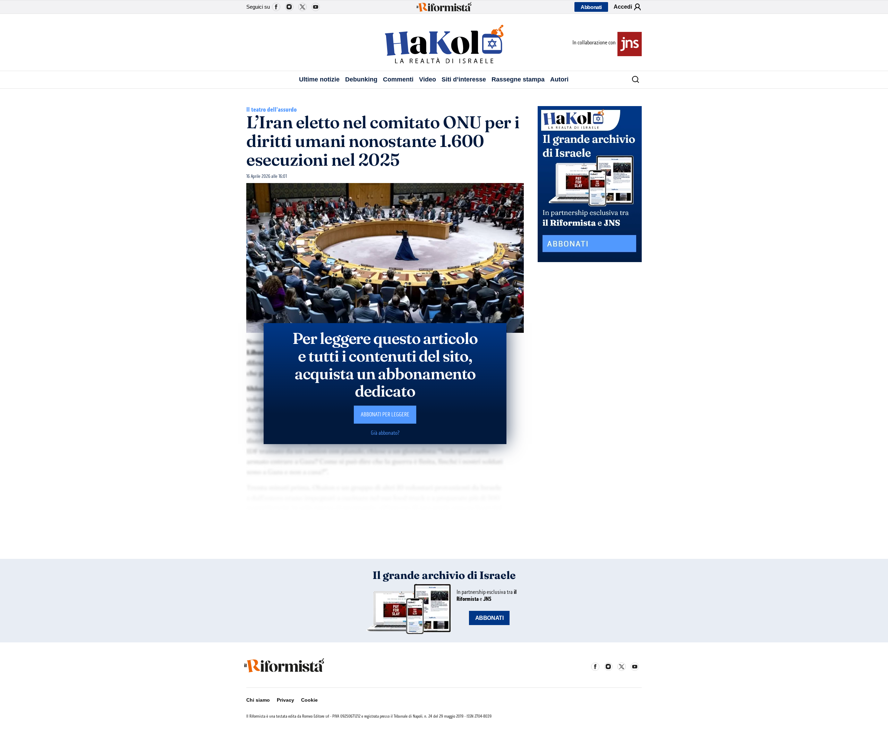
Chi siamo (258, 700)
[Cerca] (633, 79)
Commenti (398, 79)
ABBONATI (489, 618)
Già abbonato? (385, 433)
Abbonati (591, 7)
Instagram (289, 7)
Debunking (361, 79)
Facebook (276, 7)
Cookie (309, 700)
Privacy (285, 700)
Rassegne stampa (518, 79)
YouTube (315, 7)
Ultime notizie (319, 79)
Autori (559, 79)
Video (427, 79)
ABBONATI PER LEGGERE (385, 414)
